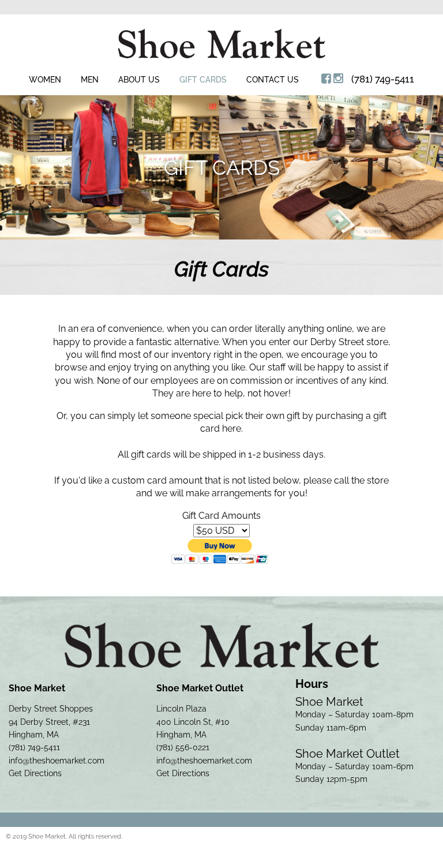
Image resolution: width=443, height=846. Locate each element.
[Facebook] (326, 78)
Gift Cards (203, 79)
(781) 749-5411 (382, 79)
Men (90, 79)
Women (45, 79)
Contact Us (272, 79)
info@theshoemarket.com (56, 760)
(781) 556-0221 (182, 747)
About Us (139, 79)
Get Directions (35, 773)
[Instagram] (338, 78)
